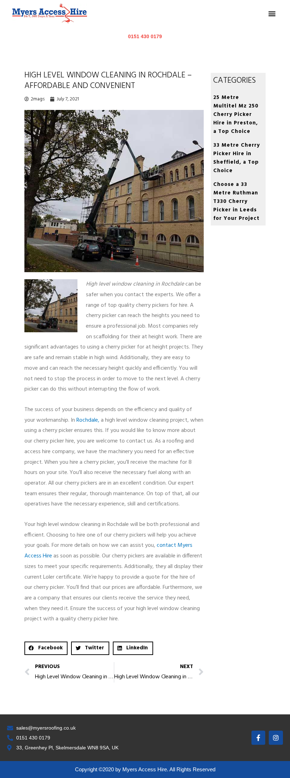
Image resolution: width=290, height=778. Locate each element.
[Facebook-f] (258, 738)
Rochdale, (87, 420)
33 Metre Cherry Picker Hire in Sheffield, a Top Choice (236, 158)
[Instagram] (276, 738)
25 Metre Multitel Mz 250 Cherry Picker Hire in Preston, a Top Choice (236, 114)
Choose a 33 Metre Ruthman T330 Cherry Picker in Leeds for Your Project (236, 201)
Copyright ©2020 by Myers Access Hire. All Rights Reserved (145, 769)
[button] (272, 13)
